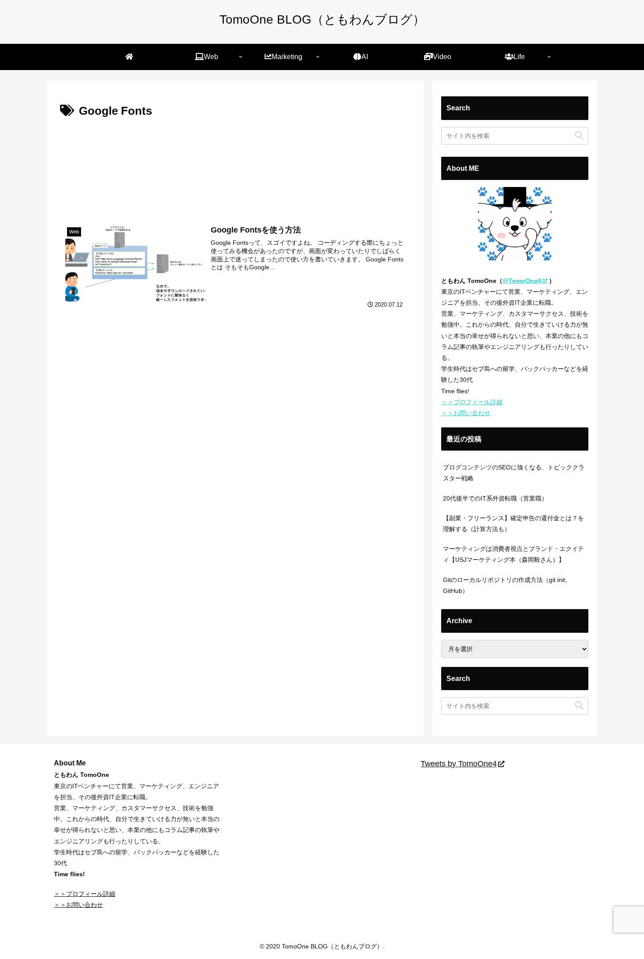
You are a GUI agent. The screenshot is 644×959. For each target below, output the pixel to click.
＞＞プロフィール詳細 (471, 401)
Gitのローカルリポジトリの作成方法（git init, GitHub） (505, 585)
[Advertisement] (235, 167)
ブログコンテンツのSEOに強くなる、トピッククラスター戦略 (513, 473)
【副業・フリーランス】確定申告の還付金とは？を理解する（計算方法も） (513, 523)
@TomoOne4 (521, 280)
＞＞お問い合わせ (465, 412)
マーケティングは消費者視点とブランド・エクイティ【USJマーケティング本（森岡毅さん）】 (513, 554)
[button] (579, 135)
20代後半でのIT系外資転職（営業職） (495, 498)
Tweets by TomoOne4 (459, 763)
